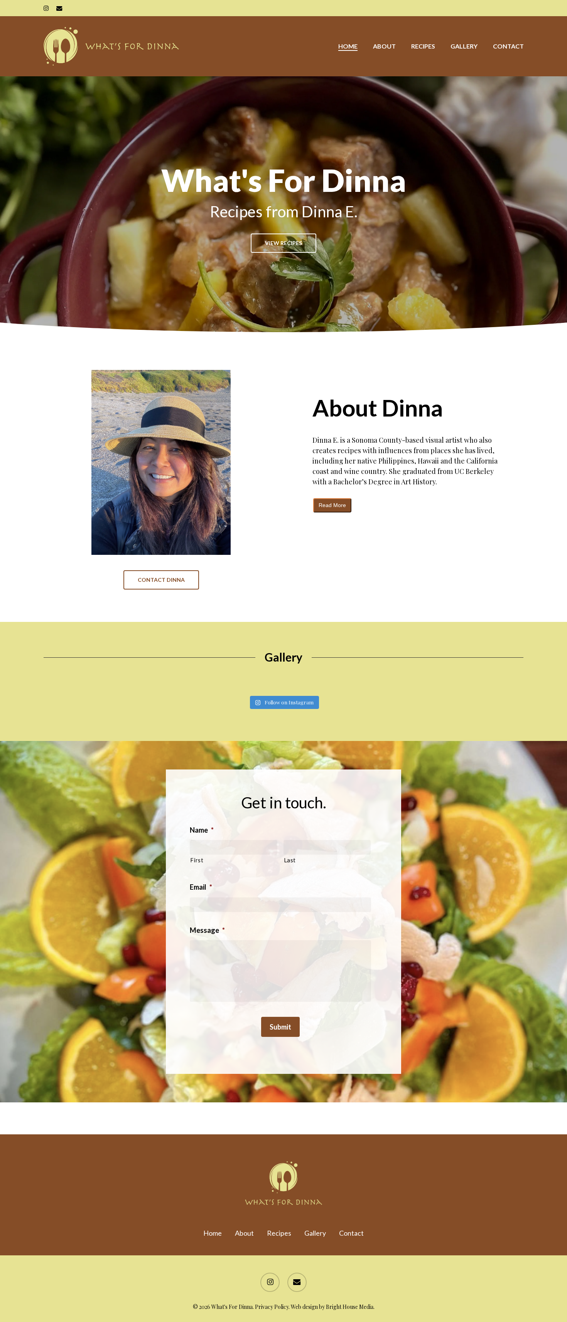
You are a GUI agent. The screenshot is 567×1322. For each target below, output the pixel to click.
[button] (283, 243)
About (244, 1233)
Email (201, 887)
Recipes (279, 1233)
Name (202, 830)
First (196, 860)
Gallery (315, 1233)
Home (212, 1233)
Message (207, 930)
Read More (332, 505)
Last (290, 860)
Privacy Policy (272, 1306)
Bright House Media (349, 1306)
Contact (351, 1233)
